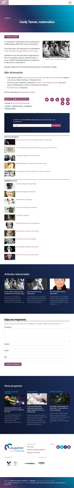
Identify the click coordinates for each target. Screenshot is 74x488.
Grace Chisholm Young (12, 51)
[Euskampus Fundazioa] (30, 464)
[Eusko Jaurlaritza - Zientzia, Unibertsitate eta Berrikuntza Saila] (41, 463)
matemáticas (28, 106)
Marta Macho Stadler (27, 92)
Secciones (30, 447)
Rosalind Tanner (13, 88)
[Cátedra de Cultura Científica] (12, 463)
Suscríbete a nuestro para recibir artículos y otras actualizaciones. (34, 120)
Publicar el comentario (13, 364)
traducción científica (10, 108)
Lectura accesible (12, 37)
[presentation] (37, 142)
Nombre (7, 344)
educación (7, 106)
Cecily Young (48, 59)
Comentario (8, 327)
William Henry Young (30, 51)
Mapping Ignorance (56, 392)
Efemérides (7, 18)
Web (5, 357)
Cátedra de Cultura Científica (36, 450)
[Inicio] (4, 2)
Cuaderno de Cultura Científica (11, 392)
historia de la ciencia (17, 106)
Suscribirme (56, 125)
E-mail (6, 350)
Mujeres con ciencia (33, 452)
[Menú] (70, 2)
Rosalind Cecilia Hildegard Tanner (47, 83)
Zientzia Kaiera (32, 392)
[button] (47, 99)
